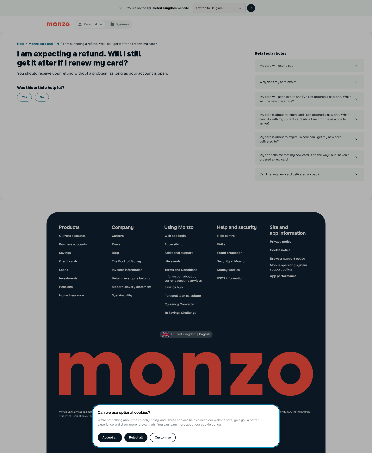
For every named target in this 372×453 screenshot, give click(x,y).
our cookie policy (208, 424)
